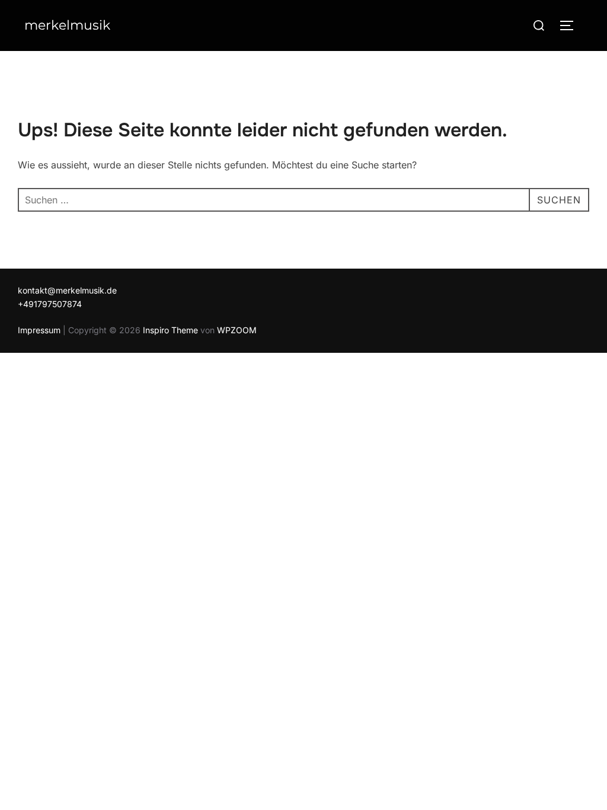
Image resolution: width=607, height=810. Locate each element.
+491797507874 (50, 304)
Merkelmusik (67, 25)
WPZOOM (237, 330)
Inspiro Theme (170, 330)
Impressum (39, 330)
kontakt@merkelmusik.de (67, 290)
